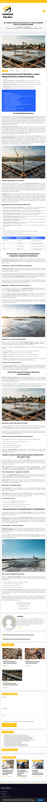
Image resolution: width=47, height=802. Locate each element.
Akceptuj (40, 800)
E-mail (3, 715)
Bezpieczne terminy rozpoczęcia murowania (11, 102)
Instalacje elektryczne (22, 760)
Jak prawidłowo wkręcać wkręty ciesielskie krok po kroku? (16, 639)
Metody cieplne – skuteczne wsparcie (10, 109)
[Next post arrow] (44, 639)
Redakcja (12, 70)
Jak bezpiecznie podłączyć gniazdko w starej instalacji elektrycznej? (16, 736)
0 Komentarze (27, 70)
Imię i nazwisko (4, 708)
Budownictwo (5, 70)
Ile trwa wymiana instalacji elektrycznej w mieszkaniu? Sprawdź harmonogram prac (19, 739)
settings (33, 800)
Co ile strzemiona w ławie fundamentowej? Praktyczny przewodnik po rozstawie (10, 684)
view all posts (19, 627)
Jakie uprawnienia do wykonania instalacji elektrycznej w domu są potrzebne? (18, 737)
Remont (4, 760)
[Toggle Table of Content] (33, 91)
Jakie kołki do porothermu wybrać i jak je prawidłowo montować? (10, 662)
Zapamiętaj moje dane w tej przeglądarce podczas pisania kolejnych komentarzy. (18, 721)
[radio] (20, 607)
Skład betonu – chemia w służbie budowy (11, 99)
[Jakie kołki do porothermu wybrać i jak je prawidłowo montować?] (12, 653)
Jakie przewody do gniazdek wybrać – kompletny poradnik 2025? (16, 745)
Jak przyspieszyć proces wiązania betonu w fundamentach (13, 108)
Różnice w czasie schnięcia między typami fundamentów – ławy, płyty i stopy (16, 104)
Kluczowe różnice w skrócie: (10, 107)
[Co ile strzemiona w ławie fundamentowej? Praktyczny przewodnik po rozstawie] (12, 675)
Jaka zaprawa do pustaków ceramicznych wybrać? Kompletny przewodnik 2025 (32, 662)
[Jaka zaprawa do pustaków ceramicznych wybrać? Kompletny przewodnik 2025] (35, 653)
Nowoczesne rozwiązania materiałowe (11, 110)
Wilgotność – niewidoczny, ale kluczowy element (12, 98)
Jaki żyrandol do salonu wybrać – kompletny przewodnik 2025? (15, 744)
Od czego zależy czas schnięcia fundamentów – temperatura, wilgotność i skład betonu (18, 96)
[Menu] (44, 11)
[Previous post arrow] (44, 634)
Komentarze (4, 697)
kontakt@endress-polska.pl (5, 796)
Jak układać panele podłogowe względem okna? (13, 742)
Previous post (5, 633)
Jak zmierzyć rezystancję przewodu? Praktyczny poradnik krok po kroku (17, 740)
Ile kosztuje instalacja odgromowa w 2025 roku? (13, 743)
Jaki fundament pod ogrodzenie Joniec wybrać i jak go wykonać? (18, 635)
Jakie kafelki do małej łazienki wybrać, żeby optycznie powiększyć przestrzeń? (18, 738)
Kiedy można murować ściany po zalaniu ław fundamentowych (14, 101)
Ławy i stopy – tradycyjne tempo (10, 106)
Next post (4, 637)
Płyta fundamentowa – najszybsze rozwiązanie (12, 105)
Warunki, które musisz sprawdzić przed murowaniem (13, 103)
